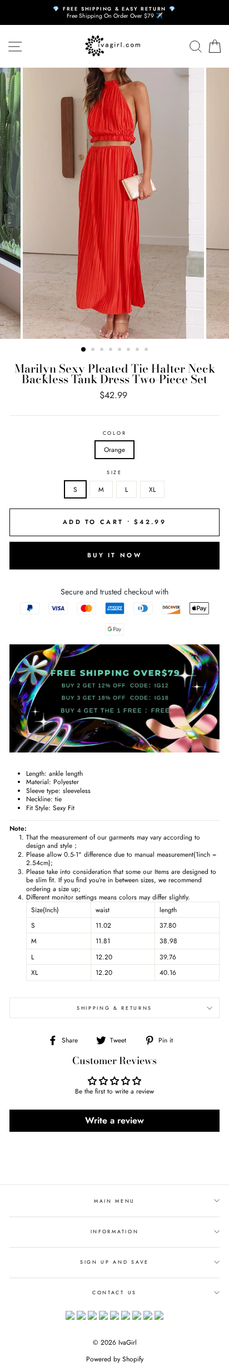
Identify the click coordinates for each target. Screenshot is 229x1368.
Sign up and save (114, 1261)
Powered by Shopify (114, 1359)
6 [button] (129, 350)
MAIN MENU (114, 1200)
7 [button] (138, 350)
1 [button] (84, 350)
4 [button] (111, 350)
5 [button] (120, 350)
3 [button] (103, 350)
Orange (114, 449)
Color (114, 433)
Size (114, 472)
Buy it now (114, 555)
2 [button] (94, 350)
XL (152, 489)
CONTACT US (114, 1292)
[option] (114, 12)
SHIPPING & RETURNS (114, 1007)
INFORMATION (114, 1231)
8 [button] (147, 350)
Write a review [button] (114, 1120)
